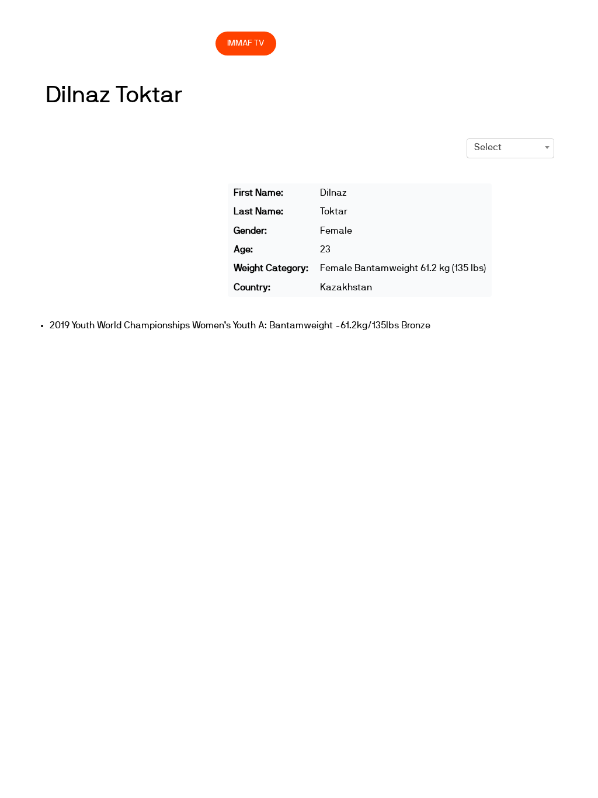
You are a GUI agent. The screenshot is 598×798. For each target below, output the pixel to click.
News (128, 17)
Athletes (443, 17)
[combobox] (510, 147)
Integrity (132, 43)
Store (195, 43)
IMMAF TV (246, 43)
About (230, 17)
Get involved (303, 17)
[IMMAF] (75, 18)
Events (169, 17)
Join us (377, 17)
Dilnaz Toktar (114, 95)
